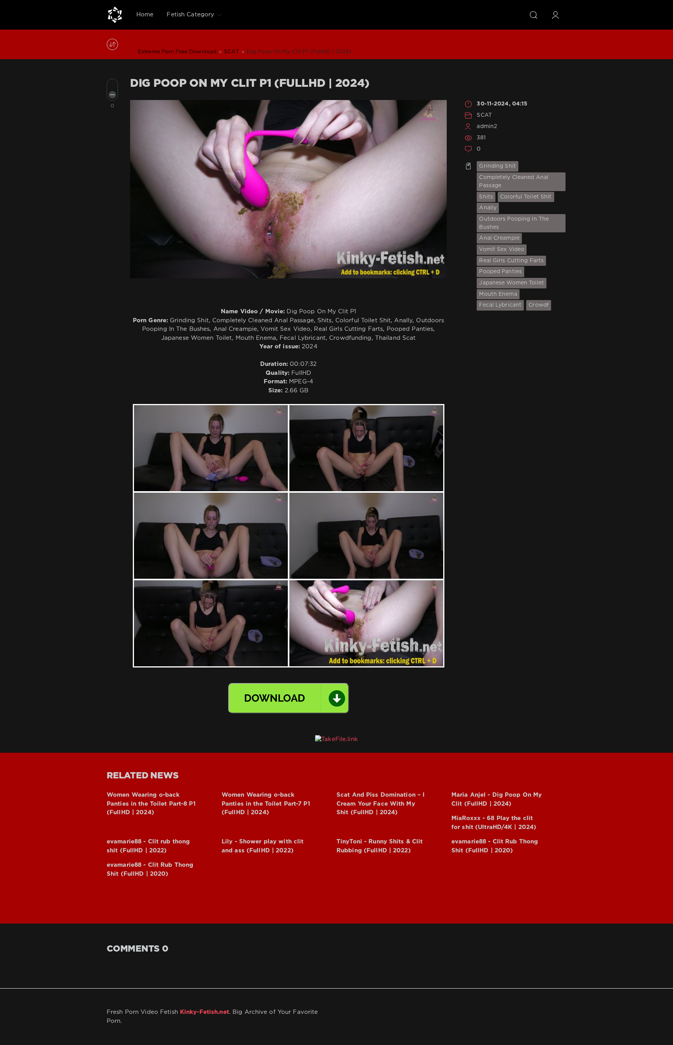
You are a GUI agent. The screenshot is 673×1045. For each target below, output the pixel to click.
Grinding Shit (497, 166)
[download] (288, 698)
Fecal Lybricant (500, 305)
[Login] (555, 15)
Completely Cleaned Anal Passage (513, 181)
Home (144, 14)
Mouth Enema (498, 294)
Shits (486, 197)
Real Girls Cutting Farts (511, 260)
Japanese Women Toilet (511, 283)
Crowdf (539, 305)
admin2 (487, 126)
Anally (488, 207)
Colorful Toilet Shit (525, 197)
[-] (112, 95)
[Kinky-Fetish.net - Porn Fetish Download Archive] (115, 15)
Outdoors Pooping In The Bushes (514, 223)
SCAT (484, 115)
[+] (112, 84)
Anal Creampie (499, 238)
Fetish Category (190, 14)
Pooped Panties (500, 271)
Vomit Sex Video (501, 249)
